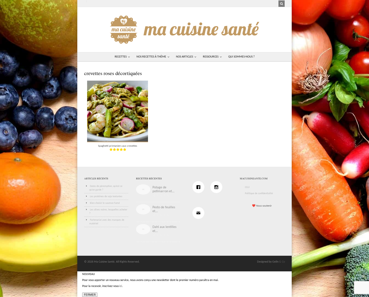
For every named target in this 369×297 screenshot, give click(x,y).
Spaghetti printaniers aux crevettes (117, 146)
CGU (247, 187)
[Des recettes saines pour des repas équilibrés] (184, 41)
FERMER (90, 294)
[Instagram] (217, 187)
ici (120, 286)
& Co (282, 261)
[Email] (199, 213)
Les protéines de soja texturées (106, 196)
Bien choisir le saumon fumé (105, 203)
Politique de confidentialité (259, 193)
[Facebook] (199, 187)
